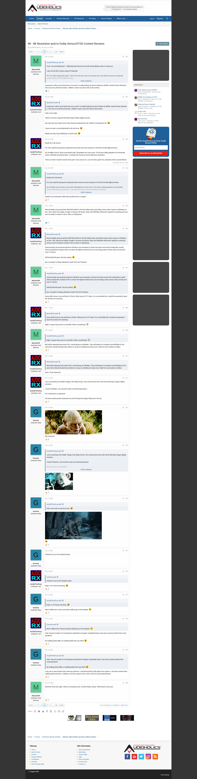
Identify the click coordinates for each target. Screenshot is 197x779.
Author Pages (83, 754)
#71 (127, 378)
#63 (127, 139)
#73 (127, 445)
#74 (127, 498)
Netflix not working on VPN (147, 97)
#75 (127, 550)
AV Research (79, 19)
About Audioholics (84, 750)
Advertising (82, 752)
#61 (127, 56)
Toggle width (34, 771)
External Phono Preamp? (146, 104)
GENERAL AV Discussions (145, 101)
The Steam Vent (142, 94)
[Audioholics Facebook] (127, 759)
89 (56, 52)
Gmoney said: (51, 577)
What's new (121, 19)
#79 (127, 650)
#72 (127, 407)
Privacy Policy (83, 762)
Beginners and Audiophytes (145, 122)
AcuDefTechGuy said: (54, 62)
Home (31, 19)
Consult (49, 19)
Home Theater (106, 19)
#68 (127, 308)
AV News (92, 19)
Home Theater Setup (37, 764)
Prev (31, 52)
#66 (127, 228)
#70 (127, 356)
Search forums (43, 24)
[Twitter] (141, 759)
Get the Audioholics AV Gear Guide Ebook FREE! (151, 142)
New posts (31, 24)
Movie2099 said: (52, 103)
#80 (127, 683)
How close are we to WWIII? (147, 90)
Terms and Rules (84, 759)
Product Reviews (63, 19)
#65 (127, 205)
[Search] (167, 18)
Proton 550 (142, 111)
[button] (54, 18)
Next (61, 52)
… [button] (52, 52)
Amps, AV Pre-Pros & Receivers (147, 115)
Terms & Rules (165, 775)
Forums (40, 19)
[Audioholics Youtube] (134, 759)
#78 (127, 618)
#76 (127, 571)
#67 (127, 268)
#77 (127, 595)
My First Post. (143, 119)
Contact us (82, 764)
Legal (80, 757)
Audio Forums (35, 752)
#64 (127, 168)
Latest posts (138, 85)
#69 (127, 330)
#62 (127, 97)
